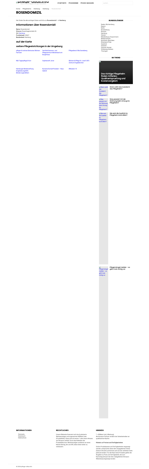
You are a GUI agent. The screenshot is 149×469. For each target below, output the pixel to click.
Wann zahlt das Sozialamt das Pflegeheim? (120, 88)
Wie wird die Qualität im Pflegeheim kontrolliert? (119, 114)
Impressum (21, 436)
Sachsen (104, 45)
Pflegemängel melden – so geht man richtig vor (120, 268)
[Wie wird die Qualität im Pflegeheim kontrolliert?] (103, 188)
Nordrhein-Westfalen (108, 40)
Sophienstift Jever (48, 60)
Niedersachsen (106, 38)
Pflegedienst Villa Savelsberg (78, 50)
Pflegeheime (73, 3)
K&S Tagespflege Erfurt (23, 60)
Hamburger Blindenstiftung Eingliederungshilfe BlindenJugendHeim (25, 71)
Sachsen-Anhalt (106, 47)
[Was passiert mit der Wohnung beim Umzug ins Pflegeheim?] (103, 104)
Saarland (104, 44)
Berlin (103, 28)
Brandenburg (105, 30)
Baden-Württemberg (108, 24)
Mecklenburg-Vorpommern (110, 37)
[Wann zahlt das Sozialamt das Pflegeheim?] (103, 91)
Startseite (61, 3)
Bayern (103, 26)
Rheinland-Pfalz (106, 42)
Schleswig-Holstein (107, 49)
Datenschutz (22, 438)
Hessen (103, 35)
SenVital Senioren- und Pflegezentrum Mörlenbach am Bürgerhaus (52, 52)
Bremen (104, 31)
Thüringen (104, 51)
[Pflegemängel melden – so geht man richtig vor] (103, 342)
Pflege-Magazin (87, 3)
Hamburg (22, 33)
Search (131, 3)
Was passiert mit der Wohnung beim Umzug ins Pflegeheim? (120, 101)
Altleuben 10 (73, 69)
